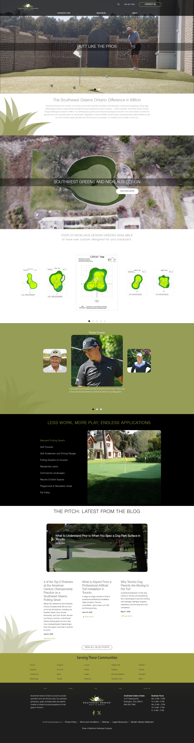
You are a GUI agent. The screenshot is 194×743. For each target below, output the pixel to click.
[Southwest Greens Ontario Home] (28, 7)
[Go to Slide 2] (99, 89)
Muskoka (33, 670)
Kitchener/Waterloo (117, 674)
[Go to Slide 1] (95, 89)
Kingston (60, 665)
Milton (141, 679)
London (87, 665)
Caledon (141, 670)
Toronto (32, 665)
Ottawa (86, 670)
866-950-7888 (129, 4)
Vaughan (114, 670)
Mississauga (34, 679)
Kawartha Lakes (116, 679)
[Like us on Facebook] (94, 715)
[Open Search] (118, 4)
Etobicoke (87, 679)
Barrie (59, 674)
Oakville (59, 679)
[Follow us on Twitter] (99, 715)
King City (60, 670)
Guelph (86, 674)
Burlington (142, 674)
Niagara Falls (115, 665)
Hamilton (142, 665)
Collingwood (34, 674)
